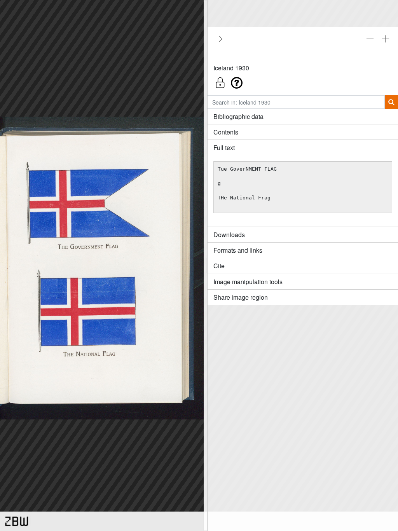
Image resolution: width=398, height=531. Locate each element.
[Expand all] (385, 39)
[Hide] (219, 39)
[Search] (391, 102)
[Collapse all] (370, 39)
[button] (302, 80)
